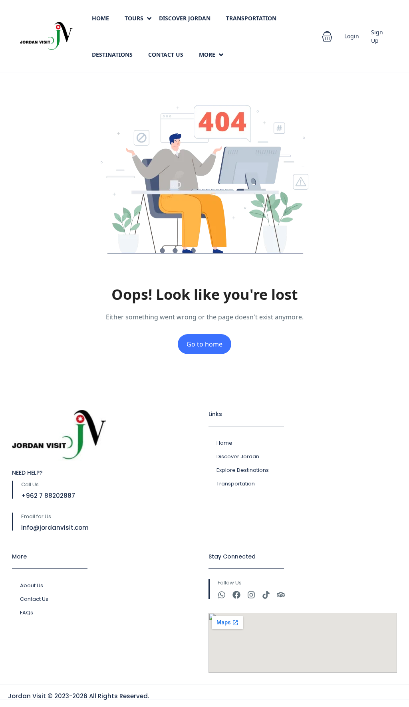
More (207, 54)
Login (351, 36)
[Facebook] (236, 595)
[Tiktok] (266, 595)
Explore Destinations (242, 470)
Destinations (112, 54)
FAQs (26, 612)
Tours (134, 18)
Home (100, 18)
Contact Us (165, 54)
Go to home (204, 344)
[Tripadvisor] (281, 595)
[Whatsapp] (222, 595)
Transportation (251, 18)
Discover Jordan (184, 18)
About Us (31, 585)
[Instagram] (251, 595)
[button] (327, 36)
